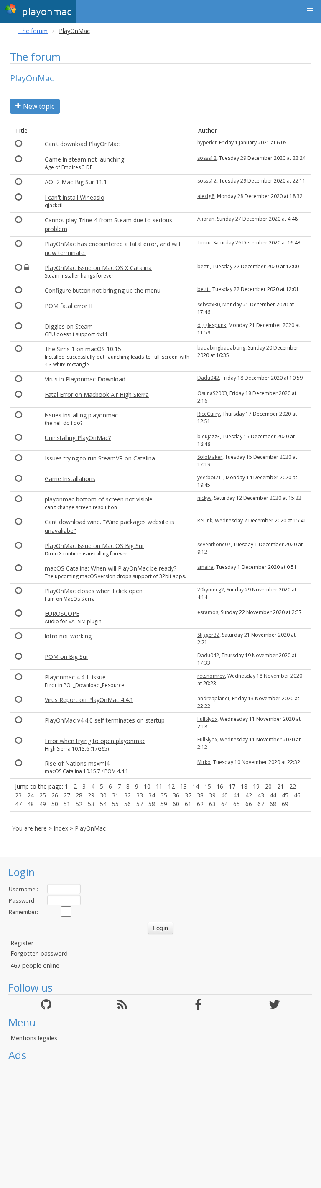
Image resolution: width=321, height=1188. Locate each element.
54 (103, 804)
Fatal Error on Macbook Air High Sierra (97, 395)
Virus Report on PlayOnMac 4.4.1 (89, 700)
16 (220, 786)
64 (224, 804)
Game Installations (70, 479)
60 (176, 804)
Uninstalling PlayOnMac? (78, 438)
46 (297, 795)
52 (79, 804)
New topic (38, 106)
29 (91, 795)
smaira (205, 567)
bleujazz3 (208, 436)
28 (79, 795)
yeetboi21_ (210, 477)
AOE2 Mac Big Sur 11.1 (76, 182)
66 (248, 804)
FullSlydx (207, 719)
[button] (310, 11)
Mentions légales (33, 1038)
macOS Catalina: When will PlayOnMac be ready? (110, 568)
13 (183, 786)
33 (139, 795)
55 (115, 804)
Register (21, 943)
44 (273, 795)
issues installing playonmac (81, 415)
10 (147, 786)
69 (285, 804)
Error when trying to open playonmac (95, 741)
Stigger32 (208, 634)
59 (163, 804)
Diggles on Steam (69, 326)
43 (260, 795)
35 (163, 795)
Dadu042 (208, 377)
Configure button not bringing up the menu (102, 290)
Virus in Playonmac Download (85, 379)
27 (67, 795)
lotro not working (68, 636)
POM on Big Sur (66, 657)
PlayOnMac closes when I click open (94, 591)
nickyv (204, 497)
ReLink (204, 520)
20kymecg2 (210, 589)
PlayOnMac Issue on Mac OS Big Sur (94, 546)
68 (273, 804)
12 (171, 786)
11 (159, 786)
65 (236, 804)
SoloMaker (209, 456)
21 (280, 786)
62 (200, 804)
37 (188, 795)
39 (212, 795)
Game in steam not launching (84, 159)
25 (42, 795)
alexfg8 (205, 196)
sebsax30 (208, 304)
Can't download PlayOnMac (82, 144)
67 (260, 804)
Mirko (204, 762)
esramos (207, 612)
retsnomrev (211, 675)
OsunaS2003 (212, 393)
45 (285, 795)
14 (195, 786)
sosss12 (207, 158)
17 (232, 786)
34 (151, 795)
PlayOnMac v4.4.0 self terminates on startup (105, 720)
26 (54, 795)
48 (30, 804)
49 (42, 804)
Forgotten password (39, 953)
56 (127, 804)
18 (244, 786)
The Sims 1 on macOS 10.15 (83, 349)
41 (236, 795)
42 (248, 795)
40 (224, 795)
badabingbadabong (221, 347)
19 (256, 786)
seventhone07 (214, 544)
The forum (33, 31)
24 (30, 795)
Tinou (204, 242)
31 (115, 795)
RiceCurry (208, 413)
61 (188, 804)
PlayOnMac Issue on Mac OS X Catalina (98, 268)
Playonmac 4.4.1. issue (75, 677)
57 (139, 804)
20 (268, 786)
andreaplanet (213, 698)
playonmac (45, 12)
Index (61, 828)
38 (200, 795)
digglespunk (211, 325)
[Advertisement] (160, 1125)
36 (176, 795)
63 (212, 804)
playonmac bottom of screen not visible (99, 499)
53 (91, 804)
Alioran (205, 218)
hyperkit (207, 142)
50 (54, 804)
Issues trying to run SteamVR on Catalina (100, 458)
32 (127, 795)
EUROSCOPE (62, 613)
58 (151, 804)
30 (103, 795)
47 (18, 804)
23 (18, 795)
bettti (203, 266)
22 (292, 786)
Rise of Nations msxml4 (77, 763)
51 (67, 804)
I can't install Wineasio (74, 197)
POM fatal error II (68, 306)
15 (207, 786)
